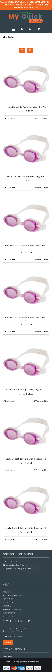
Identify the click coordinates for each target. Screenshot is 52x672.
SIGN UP (8, 642)
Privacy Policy (8, 599)
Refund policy (8, 616)
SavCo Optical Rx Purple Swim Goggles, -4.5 (26, 458)
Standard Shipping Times (12, 609)
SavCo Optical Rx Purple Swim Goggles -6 (26, 176)
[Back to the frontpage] (4, 37)
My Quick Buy (22, 661)
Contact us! (7, 657)
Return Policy (8, 602)
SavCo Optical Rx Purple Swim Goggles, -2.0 (26, 389)
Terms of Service (9, 613)
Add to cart (10, 118)
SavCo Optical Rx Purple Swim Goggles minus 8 (26, 319)
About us (6, 592)
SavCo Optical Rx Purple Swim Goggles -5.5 (26, 107)
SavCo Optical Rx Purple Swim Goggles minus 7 (26, 247)
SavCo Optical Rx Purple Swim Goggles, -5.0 (26, 528)
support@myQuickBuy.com (16, 565)
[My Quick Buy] (26, 17)
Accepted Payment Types (12, 595)
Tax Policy (7, 606)
